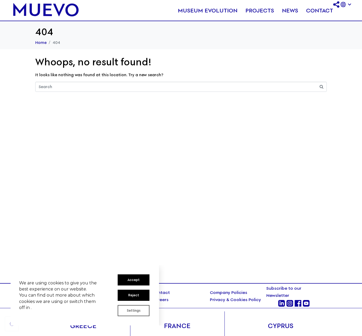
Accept (133, 280)
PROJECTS (259, 10)
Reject (133, 295)
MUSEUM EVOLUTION (207, 10)
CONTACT (319, 10)
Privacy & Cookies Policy (236, 299)
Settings (133, 310)
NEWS (290, 10)
